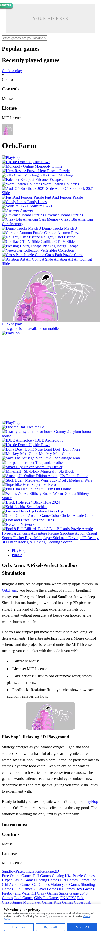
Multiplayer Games (38, 902)
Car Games (41, 884)
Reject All (50, 927)
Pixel (20, 871)
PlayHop (18, 550)
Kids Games (63, 902)
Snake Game (69, 893)
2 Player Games (45, 889)
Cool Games (23, 898)
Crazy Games (47, 893)
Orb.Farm (9, 590)
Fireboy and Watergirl (19, 893)
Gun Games (23, 889)
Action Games (20, 884)
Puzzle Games (84, 876)
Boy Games (85, 889)
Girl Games (69, 880)
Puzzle (17, 555)
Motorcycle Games (65, 884)
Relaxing (47, 871)
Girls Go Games (46, 898)
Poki (80, 898)
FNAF (65, 898)
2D (56, 871)
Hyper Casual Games (18, 880)
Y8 (73, 898)
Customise (19, 927)
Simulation (32, 871)
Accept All (82, 927)
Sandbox (9, 871)
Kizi (68, 876)
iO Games (67, 889)
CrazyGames (12, 902)
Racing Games (47, 880)
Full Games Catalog (48, 876)
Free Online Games (17, 876)
